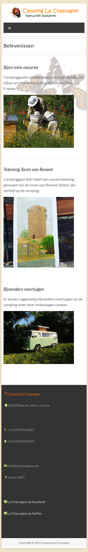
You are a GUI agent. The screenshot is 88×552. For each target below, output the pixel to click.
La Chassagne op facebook (26, 502)
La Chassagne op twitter (24, 513)
